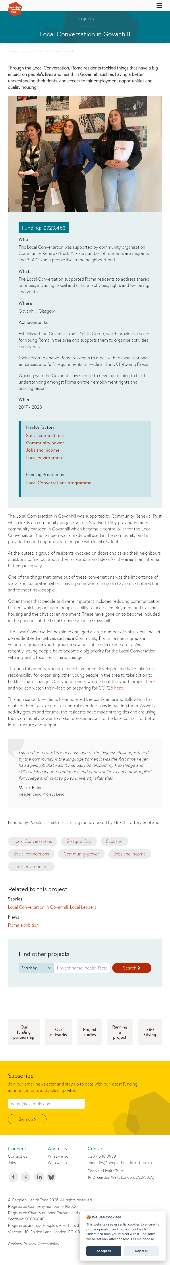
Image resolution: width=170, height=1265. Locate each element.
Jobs (12, 1162)
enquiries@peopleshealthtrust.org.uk (120, 1162)
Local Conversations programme (58, 482)
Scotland (114, 841)
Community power (45, 442)
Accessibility (48, 1244)
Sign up (26, 1119)
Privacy (29, 1244)
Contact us (17, 1156)
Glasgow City (78, 841)
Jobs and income (43, 450)
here (150, 681)
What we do (58, 1156)
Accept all (104, 1251)
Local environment (45, 457)
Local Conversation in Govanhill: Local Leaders (52, 907)
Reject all (141, 1251)
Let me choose (142, 1239)
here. (119, 688)
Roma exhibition (23, 925)
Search (130, 968)
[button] (156, 5)
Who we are (58, 1162)
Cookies (15, 1244)
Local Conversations (33, 841)
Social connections (45, 435)
